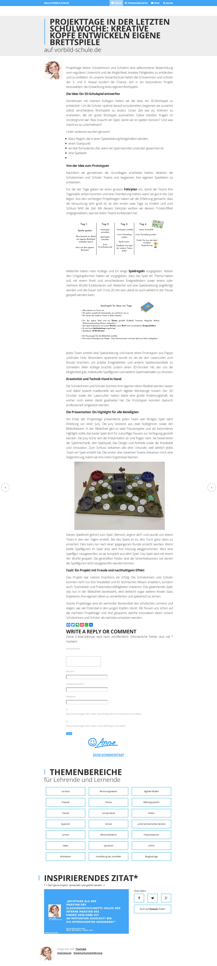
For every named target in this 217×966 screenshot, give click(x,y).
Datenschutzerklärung (88, 953)
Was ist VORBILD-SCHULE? (56, 2)
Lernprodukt (108, 813)
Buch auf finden (152, 908)
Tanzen (65, 813)
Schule (108, 823)
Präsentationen (151, 834)
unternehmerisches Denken (151, 823)
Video (65, 845)
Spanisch (65, 823)
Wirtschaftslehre (108, 834)
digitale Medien (151, 791)
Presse (108, 802)
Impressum (64, 953)
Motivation (65, 856)
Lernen (65, 834)
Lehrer (151, 845)
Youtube (81, 949)
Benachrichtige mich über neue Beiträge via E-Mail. (96, 725)
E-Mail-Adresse (75, 684)
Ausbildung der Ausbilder (108, 856)
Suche (169, 3)
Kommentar (73, 648)
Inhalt (117, 3)
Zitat (156, 3)
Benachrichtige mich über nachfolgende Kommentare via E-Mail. (104, 713)
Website (70, 696)
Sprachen (108, 845)
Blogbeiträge (151, 856)
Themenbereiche (137, 3)
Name (70, 671)
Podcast (65, 802)
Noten (151, 813)
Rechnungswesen (108, 791)
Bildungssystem (151, 802)
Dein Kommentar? (108, 755)
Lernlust (65, 791)
